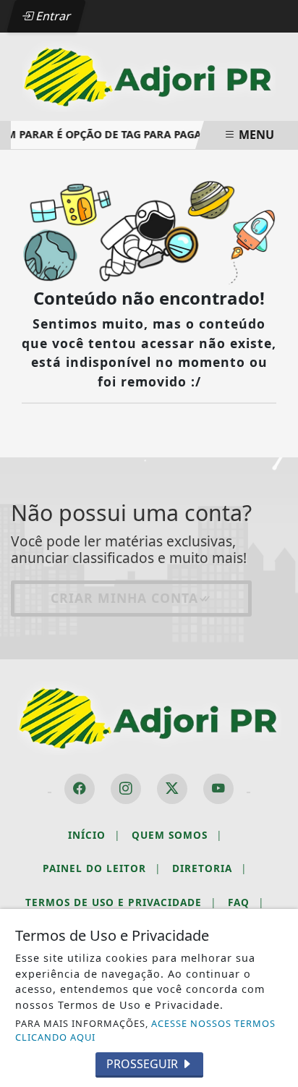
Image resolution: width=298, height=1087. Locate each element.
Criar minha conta (124, 597)
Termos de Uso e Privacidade (120, 902)
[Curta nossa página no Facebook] (79, 789)
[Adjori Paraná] (149, 75)
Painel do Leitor (102, 868)
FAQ (246, 902)
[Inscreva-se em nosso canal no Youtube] (218, 789)
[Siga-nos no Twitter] (172, 789)
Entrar (52, 16)
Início (94, 835)
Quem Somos (177, 835)
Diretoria (209, 868)
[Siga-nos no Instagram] (126, 789)
